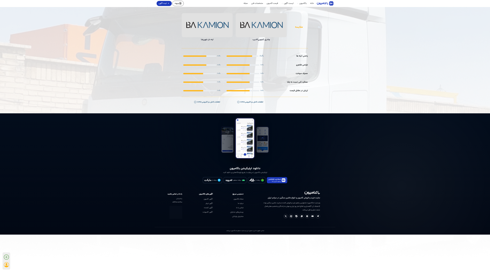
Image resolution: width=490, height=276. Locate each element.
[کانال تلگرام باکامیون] (318, 216)
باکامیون (303, 3)
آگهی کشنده (208, 207)
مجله (246, 3)
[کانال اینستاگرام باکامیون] (307, 216)
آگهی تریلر (209, 203)
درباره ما (240, 203)
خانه (312, 3)
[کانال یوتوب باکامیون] (312, 216)
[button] (6, 258)
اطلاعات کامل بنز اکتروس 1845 (251, 102)
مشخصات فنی (257, 3)
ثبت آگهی (163, 3)
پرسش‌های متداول (236, 212)
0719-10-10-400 (177, 202)
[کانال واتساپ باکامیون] (302, 216)
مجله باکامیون (238, 199)
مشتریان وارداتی (237, 216)
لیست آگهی (288, 3)
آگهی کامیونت (208, 212)
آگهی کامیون (208, 199)
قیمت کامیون (272, 3)
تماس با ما (239, 207)
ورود (177, 3)
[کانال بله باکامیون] (296, 216)
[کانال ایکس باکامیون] (286, 216)
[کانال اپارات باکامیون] (291, 216)
